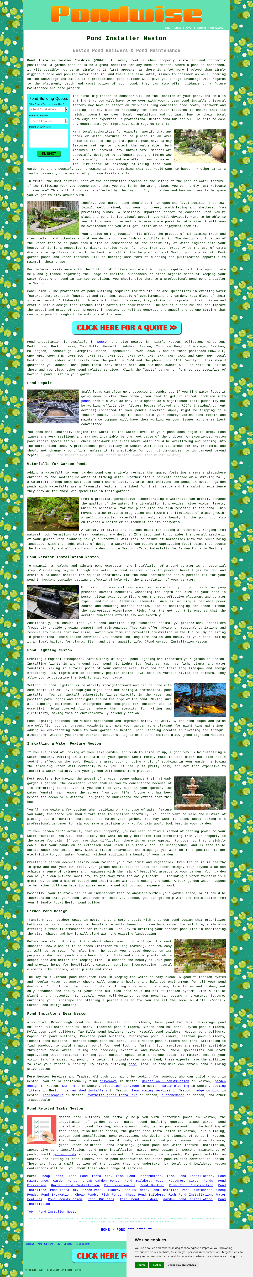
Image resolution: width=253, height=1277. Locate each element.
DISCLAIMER (217, 28)
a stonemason (173, 1095)
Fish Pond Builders (139, 1199)
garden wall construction (165, 1081)
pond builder (128, 79)
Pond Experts (83, 1244)
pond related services (184, 1159)
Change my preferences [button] (182, 1264)
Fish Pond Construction (139, 1176)
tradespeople (38, 1100)
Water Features (170, 1181)
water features (64, 1055)
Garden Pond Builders (100, 1190)
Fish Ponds (111, 1194)
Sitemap (29, 1244)
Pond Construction (65, 1199)
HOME (167, 28)
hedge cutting (207, 1090)
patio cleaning (175, 1086)
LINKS (177, 28)
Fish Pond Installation (190, 1176)
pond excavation (123, 1136)
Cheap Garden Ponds (101, 1181)
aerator (87, 615)
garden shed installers (86, 1090)
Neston (103, 342)
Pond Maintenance (119, 1185)
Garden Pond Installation (75, 1185)
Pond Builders (138, 1181)
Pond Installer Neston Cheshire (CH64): (67, 60)
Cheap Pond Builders (145, 1194)
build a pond (208, 1076)
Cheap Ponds (51, 1176)
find (42, 1022)
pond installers (95, 365)
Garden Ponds (65, 1181)
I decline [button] (156, 1264)
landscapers (53, 1095)
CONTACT (201, 28)
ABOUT (189, 28)
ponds (86, 401)
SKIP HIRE (70, 1086)
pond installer (212, 279)
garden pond (118, 203)
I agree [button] (141, 1264)
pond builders (53, 360)
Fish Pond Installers (89, 1176)
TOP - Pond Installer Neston (52, 1211)
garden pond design (155, 1150)
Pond (31, 342)
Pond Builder (152, 1185)
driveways (108, 1081)
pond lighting (148, 730)
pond (197, 96)
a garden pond (86, 1045)
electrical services (121, 1086)
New (58, 1244)
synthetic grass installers (112, 1095)
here (132, 1064)
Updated (68, 1244)
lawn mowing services (150, 1090)
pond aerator (182, 565)
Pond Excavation (56, 1194)
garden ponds (64, 1154)
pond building (99, 291)
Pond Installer (63, 1190)
